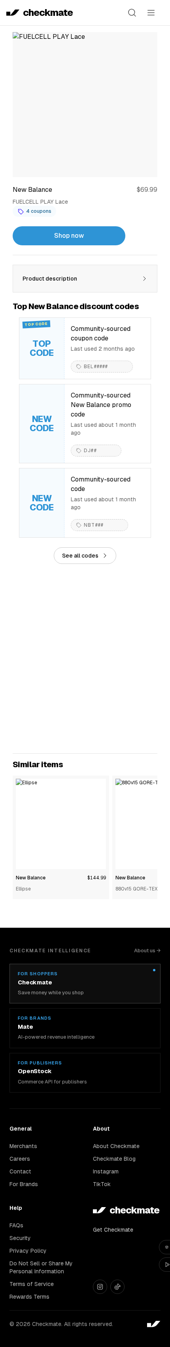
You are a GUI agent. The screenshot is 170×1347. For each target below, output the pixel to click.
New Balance (30, 878)
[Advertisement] (85, 658)
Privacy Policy (28, 1251)
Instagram (106, 1171)
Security (20, 1238)
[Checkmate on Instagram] (100, 1287)
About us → (147, 950)
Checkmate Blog (114, 1159)
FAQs (16, 1225)
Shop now (69, 235)
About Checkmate (116, 1146)
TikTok (102, 1184)
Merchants (23, 1146)
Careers (19, 1159)
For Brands (23, 1184)
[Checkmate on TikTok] (117, 1287)
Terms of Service (31, 1284)
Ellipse (23, 889)
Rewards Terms (29, 1297)
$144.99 (96, 878)
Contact (20, 1171)
